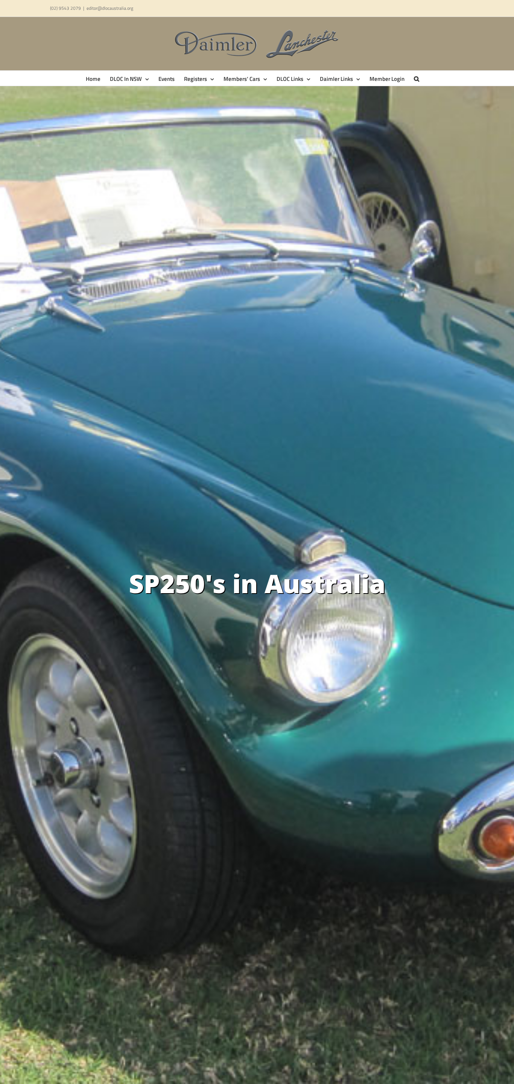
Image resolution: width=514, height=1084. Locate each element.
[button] (416, 78)
